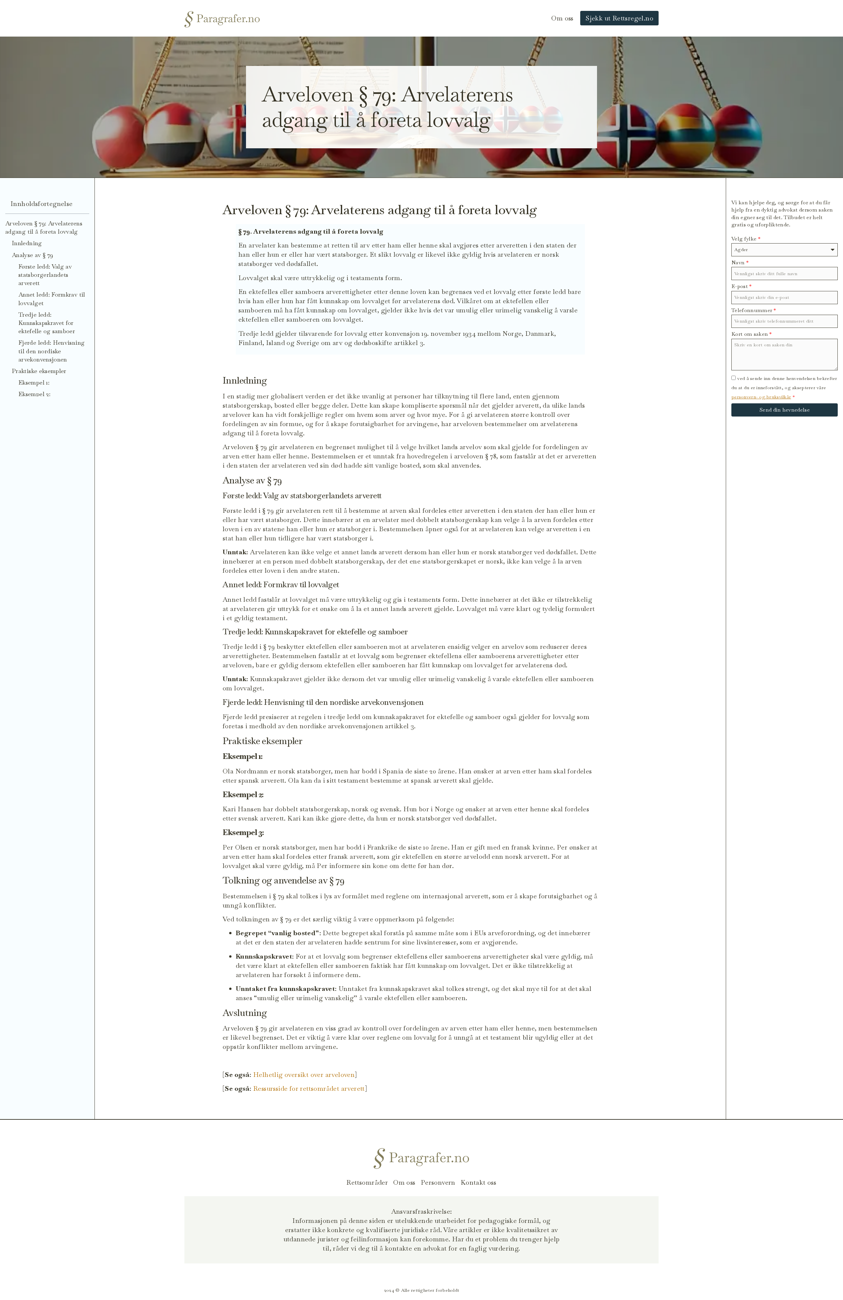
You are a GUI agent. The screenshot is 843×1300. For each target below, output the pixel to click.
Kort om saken (751, 334)
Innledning (27, 243)
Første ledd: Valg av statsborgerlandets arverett (45, 275)
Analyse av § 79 (32, 255)
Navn (739, 262)
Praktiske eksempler (39, 371)
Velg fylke (745, 238)
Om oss (562, 18)
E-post (741, 286)
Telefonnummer (753, 310)
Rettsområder (367, 1182)
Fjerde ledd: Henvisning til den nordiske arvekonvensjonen (51, 351)
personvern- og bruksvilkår (761, 397)
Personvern (438, 1182)
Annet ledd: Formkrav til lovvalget (51, 298)
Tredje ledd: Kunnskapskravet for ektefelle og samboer (46, 323)
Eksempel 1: (33, 382)
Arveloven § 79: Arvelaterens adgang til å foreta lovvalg (43, 227)
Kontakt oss (478, 1182)
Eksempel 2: (34, 394)
